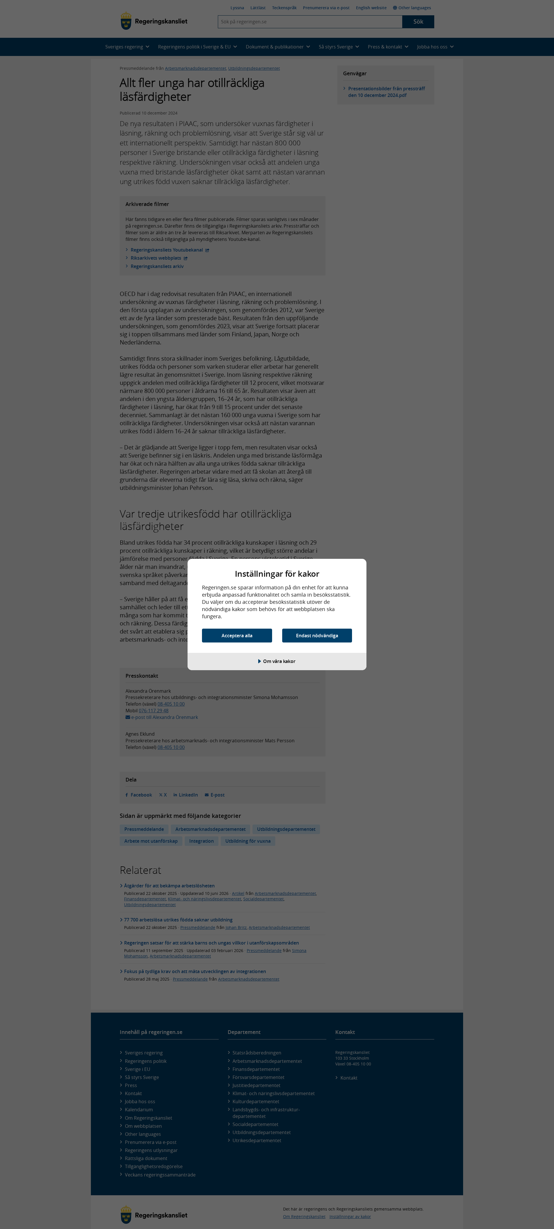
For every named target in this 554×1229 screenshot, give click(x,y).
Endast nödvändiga (317, 635)
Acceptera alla (237, 635)
